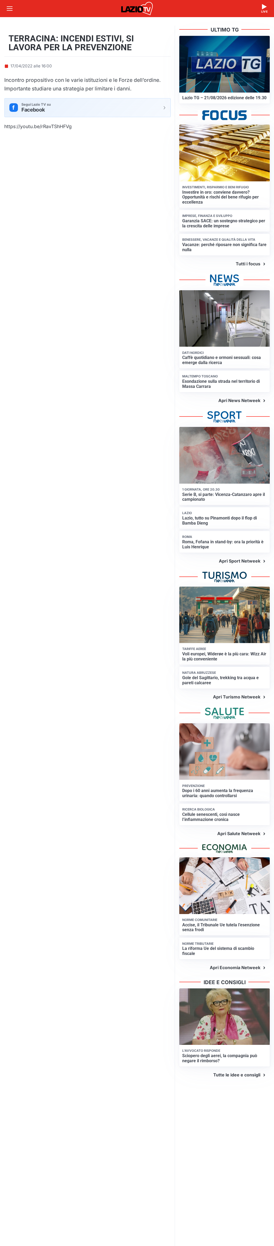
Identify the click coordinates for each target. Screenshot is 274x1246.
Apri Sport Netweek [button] (239, 561)
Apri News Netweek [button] (239, 400)
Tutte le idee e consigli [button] (236, 1074)
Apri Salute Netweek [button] (238, 833)
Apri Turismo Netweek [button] (236, 697)
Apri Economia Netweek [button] (235, 967)
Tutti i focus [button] (248, 263)
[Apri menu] (9, 8)
